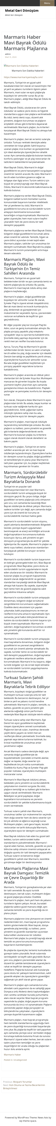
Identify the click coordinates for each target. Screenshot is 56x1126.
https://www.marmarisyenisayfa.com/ (23, 77)
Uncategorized (20, 1060)
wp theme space (27, 1120)
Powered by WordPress (17, 1117)
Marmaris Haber (12, 1054)
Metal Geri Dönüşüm (22, 11)
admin (8, 54)
